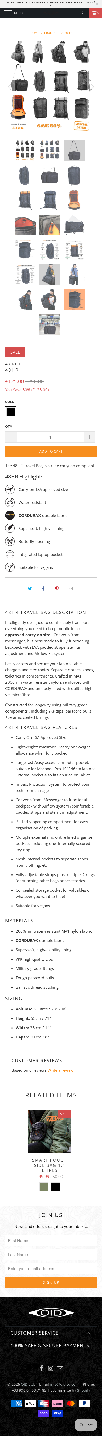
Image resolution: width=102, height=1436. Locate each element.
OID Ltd (27, 1384)
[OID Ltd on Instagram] (51, 1368)
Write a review (60, 1070)
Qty (8, 426)
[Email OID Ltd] (60, 1368)
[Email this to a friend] (70, 588)
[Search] (83, 13)
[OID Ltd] (51, 13)
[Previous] (10, 86)
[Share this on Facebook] (43, 588)
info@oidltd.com (64, 1384)
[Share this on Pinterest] (57, 588)
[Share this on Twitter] (29, 588)
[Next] (92, 86)
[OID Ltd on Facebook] (41, 1368)
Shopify (83, 1390)
